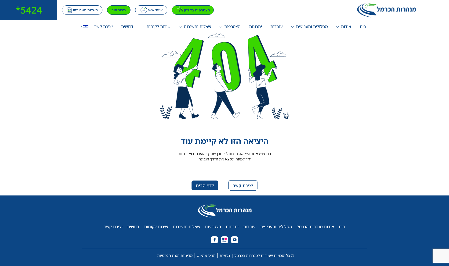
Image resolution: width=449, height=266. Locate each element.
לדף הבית (205, 185)
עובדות (276, 26)
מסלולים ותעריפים (312, 26)
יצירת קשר (103, 26)
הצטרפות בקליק (197, 10)
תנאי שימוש (206, 255)
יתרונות (255, 26)
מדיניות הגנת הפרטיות (175, 255)
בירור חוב (119, 10)
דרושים (127, 26)
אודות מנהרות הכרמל (315, 226)
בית (363, 26)
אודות (346, 26)
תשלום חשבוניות (85, 10)
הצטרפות (232, 26)
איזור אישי (155, 10)
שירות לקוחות (158, 26)
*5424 (28, 10)
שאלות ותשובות (197, 26)
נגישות (225, 255)
